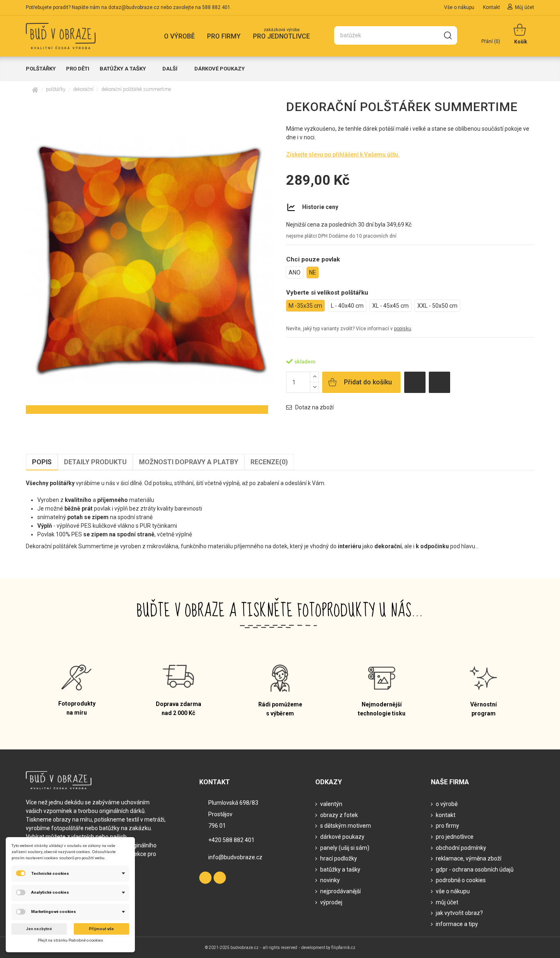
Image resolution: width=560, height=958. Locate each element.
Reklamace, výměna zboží (468, 858)
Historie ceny (320, 207)
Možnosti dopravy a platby (188, 462)
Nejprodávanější (340, 891)
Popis (42, 462)
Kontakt (492, 7)
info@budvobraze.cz (235, 857)
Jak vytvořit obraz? (459, 913)
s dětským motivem (345, 825)
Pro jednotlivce (454, 836)
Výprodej (331, 902)
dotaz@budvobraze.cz (133, 7)
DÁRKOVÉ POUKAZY (342, 836)
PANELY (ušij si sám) (344, 847)
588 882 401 (216, 7)
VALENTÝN (331, 804)
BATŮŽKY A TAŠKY (340, 869)
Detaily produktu (95, 462)
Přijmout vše (101, 928)
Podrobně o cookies (461, 880)
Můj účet (524, 7)
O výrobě (447, 804)
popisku (402, 328)
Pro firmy (447, 825)
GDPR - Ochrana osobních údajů (475, 869)
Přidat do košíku (368, 382)
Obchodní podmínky (461, 847)
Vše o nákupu (460, 7)
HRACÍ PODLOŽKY (338, 858)
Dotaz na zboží (314, 407)
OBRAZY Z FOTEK (339, 815)
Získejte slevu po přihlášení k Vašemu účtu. (343, 154)
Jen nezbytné (39, 928)
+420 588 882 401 (231, 840)
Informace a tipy (457, 924)
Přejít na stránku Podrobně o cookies (70, 940)
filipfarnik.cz (343, 947)
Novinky (330, 880)
